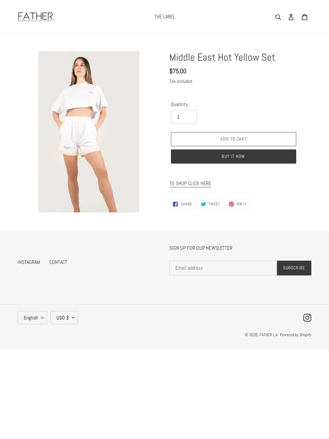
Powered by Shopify (295, 334)
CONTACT (58, 262)
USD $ (63, 317)
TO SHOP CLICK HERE (190, 183)
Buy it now (233, 156)
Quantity (179, 104)
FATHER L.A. (269, 334)
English (31, 317)
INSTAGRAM (29, 262)
